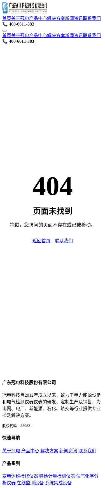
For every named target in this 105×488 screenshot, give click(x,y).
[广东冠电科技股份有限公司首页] (24, 12)
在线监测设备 (30, 482)
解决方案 (56, 18)
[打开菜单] (4, 30)
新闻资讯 (74, 18)
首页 (6, 18)
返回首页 (41, 240)
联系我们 (92, 18)
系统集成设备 (58, 482)
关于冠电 (20, 18)
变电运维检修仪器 (20, 476)
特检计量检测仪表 (57, 476)
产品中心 (38, 18)
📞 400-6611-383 (18, 41)
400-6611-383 (21, 24)
